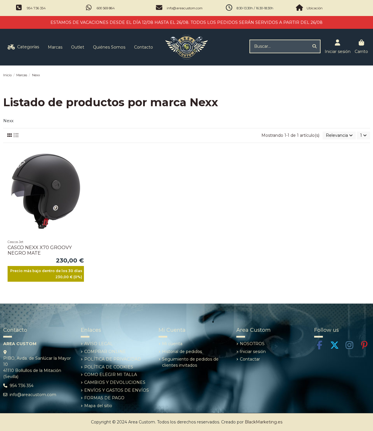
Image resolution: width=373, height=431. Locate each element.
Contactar (250, 359)
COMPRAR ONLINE (105, 351)
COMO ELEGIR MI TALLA (110, 374)
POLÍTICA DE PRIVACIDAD (112, 359)
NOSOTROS (252, 343)
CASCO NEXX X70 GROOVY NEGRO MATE (40, 250)
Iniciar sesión (253, 351)
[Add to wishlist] (83, 155)
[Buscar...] (314, 46)
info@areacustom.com (185, 8)
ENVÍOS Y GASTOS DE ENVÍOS (116, 390)
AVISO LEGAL (98, 343)
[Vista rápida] (83, 176)
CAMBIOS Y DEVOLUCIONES (114, 382)
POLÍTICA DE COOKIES (108, 367)
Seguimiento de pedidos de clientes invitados (190, 362)
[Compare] (83, 166)
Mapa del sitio (98, 405)
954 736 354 (36, 8)
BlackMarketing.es (263, 422)
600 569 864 (106, 8)
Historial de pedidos (182, 351)
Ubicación (315, 8)
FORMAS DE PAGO (104, 397)
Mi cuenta (172, 343)
